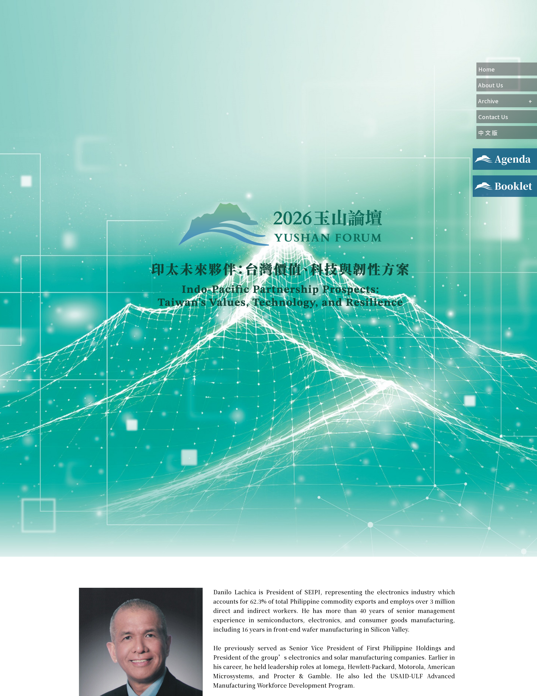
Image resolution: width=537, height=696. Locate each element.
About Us (490, 85)
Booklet (482, 179)
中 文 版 (488, 132)
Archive (488, 101)
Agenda (481, 152)
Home (486, 69)
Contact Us (493, 117)
